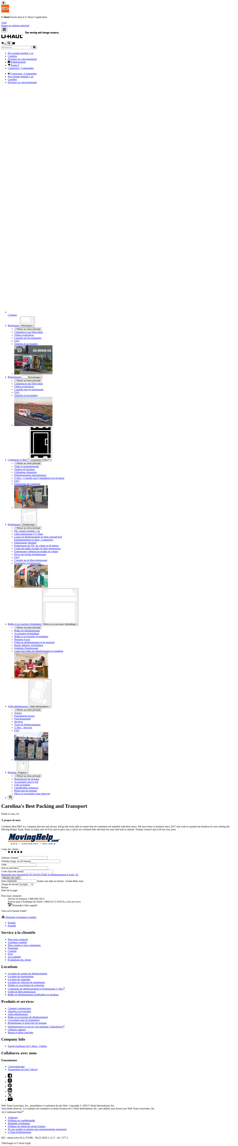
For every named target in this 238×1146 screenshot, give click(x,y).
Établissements (19, 1132)
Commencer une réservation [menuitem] (28, 332)
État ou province (9, 868)
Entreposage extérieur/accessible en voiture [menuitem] (36, 551)
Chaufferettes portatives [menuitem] (26, 787)
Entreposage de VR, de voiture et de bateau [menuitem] (36, 545)
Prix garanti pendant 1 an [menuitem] (20, 53)
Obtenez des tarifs (11, 878)
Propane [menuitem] (12, 772)
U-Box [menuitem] (18, 459)
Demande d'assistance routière (20, 917)
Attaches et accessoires (19, 1011)
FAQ (10, 954)
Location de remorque (19, 979)
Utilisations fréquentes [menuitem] (25, 472)
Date (4, 881)
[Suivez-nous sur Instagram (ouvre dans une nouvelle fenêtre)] (10, 1081)
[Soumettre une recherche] (34, 47)
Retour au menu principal (28, 329)
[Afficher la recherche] (9, 43)
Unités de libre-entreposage (22, 991)
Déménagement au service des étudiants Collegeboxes (36, 1026)
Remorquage (15, 377)
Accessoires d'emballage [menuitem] (26, 633)
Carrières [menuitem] (12, 56)
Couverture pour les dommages (24, 1020)
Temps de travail (10, 884)
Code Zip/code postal (12, 871)
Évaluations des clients (19, 959)
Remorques (27, 325)
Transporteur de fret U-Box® (23, 1069)
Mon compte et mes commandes (24, 945)
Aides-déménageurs (39, 706)
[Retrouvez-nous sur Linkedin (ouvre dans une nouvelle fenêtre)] (10, 1091)
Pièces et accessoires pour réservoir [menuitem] (32, 793)
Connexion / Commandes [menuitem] (21, 68)
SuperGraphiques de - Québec (27, 1046)
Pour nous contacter (18, 939)
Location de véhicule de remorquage (26, 982)
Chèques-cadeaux (17, 1029)
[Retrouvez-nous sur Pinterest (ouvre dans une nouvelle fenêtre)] (10, 1086)
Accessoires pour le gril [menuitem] (26, 782)
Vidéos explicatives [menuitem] (24, 335)
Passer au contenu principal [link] (15, 25)
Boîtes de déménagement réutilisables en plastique (33, 994)
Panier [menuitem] (14, 65)
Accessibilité (14, 957)
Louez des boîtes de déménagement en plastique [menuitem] (38, 651)
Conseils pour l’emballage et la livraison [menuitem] (39, 478)
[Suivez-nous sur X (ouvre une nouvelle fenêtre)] (10, 1096)
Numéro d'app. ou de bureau (15, 861)
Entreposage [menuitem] (14, 524)
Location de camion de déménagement (27, 973)
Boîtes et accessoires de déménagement (28, 1017)
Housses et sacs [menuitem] (22, 639)
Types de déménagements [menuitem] (27, 724)
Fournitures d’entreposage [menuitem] (27, 563)
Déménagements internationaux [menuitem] (30, 475)
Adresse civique (9, 857)
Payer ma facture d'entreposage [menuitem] (30, 554)
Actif (3, 22)
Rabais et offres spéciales (20, 1032)
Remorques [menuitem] (14, 325)
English (12, 922)
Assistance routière (17, 942)
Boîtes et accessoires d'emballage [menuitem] (25, 624)
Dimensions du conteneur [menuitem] (27, 484)
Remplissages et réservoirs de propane (27, 1023)
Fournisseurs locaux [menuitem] (24, 715)
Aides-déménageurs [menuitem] (18, 706)
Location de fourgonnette (21, 976)
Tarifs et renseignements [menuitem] (26, 466)
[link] (37, 36)
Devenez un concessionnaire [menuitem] (22, 59)
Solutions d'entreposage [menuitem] (26, 648)
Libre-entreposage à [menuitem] (28, 534)
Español (12, 925)
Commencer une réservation (28, 383)
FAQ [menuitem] (16, 341)
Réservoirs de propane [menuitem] (25, 790)
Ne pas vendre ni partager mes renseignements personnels (37, 1129)
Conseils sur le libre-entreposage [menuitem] (30, 560)
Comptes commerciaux (19, 1008)
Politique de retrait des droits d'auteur (26, 1126)
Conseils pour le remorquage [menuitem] (29, 389)
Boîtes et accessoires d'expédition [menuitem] (31, 636)
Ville (3, 864)
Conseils (12, 951)
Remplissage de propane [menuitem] (26, 779)
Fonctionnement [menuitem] (22, 718)
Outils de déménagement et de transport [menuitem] (34, 642)
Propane (22, 772)
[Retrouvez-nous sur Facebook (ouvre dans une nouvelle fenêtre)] (10, 1077)
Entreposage (28, 524)
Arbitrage (12, 1117)
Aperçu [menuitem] (18, 713)
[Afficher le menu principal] (4, 29)
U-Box (40, 459)
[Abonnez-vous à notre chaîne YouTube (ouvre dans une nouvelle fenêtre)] (10, 1100)
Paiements (13, 948)
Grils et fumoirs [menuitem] (22, 784)
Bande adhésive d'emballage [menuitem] (28, 645)
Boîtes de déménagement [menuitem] (27, 630)
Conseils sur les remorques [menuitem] (27, 338)
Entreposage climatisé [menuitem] (25, 542)
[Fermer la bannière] (3, 3)
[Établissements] (13, 43)
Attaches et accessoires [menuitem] (26, 343)
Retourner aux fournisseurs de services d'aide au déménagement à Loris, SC (40, 874)
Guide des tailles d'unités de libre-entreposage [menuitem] (37, 548)
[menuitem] (44, 383)
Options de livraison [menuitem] (24, 469)
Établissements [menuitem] (18, 62)
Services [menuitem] (18, 721)
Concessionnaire (16, 1066)
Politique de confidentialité (21, 1120)
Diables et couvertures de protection (26, 985)
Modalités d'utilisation (19, 1123)
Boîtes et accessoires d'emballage (59, 624)
